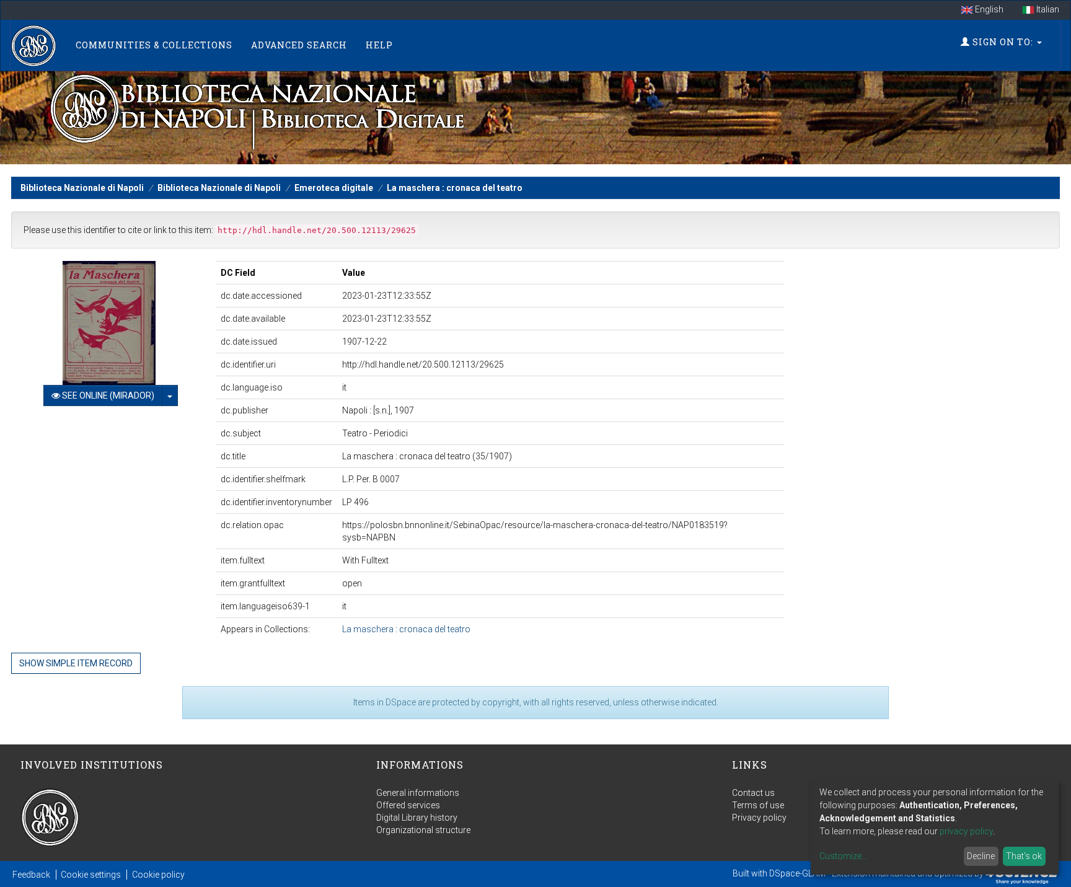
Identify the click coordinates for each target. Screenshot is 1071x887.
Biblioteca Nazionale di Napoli (82, 188)
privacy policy (966, 831)
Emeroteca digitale (333, 188)
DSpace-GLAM (797, 873)
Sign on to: (1003, 42)
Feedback (31, 875)
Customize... (843, 856)
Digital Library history (416, 818)
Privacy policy (759, 818)
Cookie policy (158, 875)
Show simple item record (76, 663)
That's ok (1024, 856)
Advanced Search (299, 45)
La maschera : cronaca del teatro (454, 188)
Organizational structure (423, 830)
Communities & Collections (154, 45)
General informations (417, 793)
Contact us (753, 793)
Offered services (408, 805)
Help (379, 45)
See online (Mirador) (107, 395)
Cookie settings (91, 875)
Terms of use (758, 805)
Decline (981, 856)
